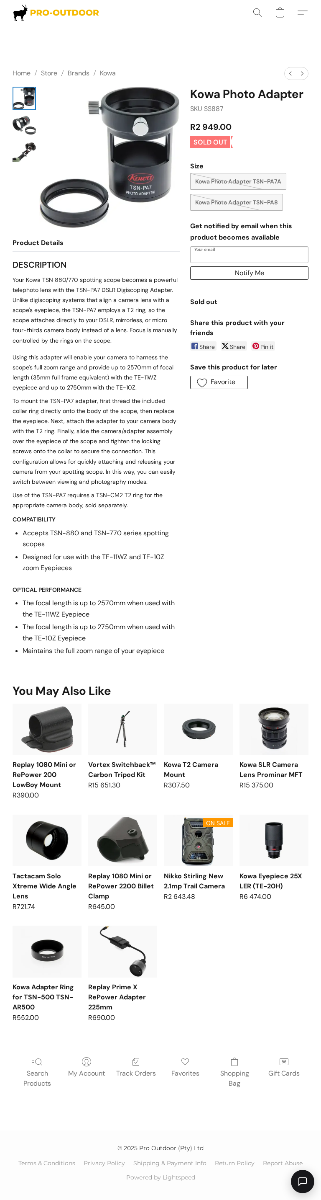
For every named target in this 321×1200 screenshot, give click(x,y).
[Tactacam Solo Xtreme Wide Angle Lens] (47, 841)
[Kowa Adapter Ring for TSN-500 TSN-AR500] (47, 952)
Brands (78, 73)
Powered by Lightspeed (160, 1177)
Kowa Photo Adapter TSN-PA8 (236, 202)
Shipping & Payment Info (169, 1163)
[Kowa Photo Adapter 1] (24, 125)
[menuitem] (290, 73)
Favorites (185, 1073)
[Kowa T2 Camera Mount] (198, 730)
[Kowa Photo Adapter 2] (24, 152)
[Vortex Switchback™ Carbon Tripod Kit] (122, 730)
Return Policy (235, 1163)
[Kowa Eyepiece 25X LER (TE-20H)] (273, 841)
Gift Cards (284, 1073)
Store (49, 73)
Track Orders (136, 1073)
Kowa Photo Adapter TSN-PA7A (238, 181)
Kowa (108, 73)
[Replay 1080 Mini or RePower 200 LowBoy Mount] (47, 730)
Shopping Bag (234, 1078)
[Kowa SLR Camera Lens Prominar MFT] (273, 730)
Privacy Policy (104, 1163)
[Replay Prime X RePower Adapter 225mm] (122, 952)
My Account (86, 1073)
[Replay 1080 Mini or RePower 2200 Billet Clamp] (122, 841)
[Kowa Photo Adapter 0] (24, 98)
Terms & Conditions (46, 1163)
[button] (56, 12)
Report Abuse (283, 1163)
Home (22, 73)
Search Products (37, 1078)
